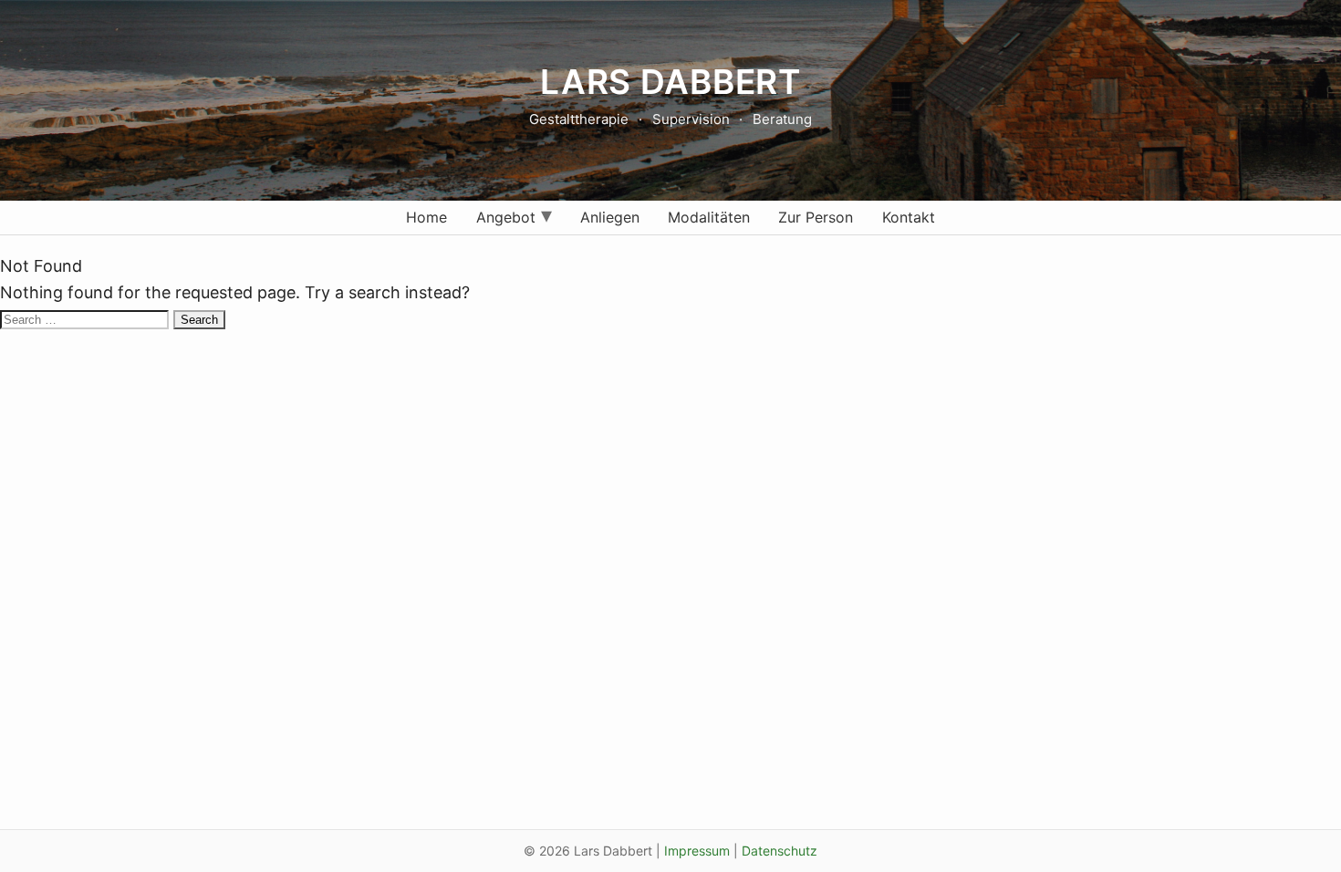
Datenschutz (779, 850)
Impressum (697, 850)
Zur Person (815, 217)
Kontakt (908, 217)
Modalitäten (709, 217)
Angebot (505, 217)
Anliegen (609, 217)
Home (426, 217)
